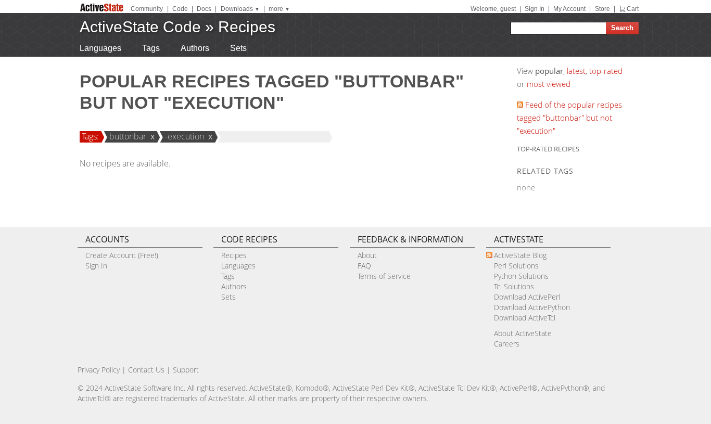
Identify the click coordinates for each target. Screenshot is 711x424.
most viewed (548, 84)
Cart (633, 8)
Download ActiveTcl (524, 318)
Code (180, 8)
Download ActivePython (532, 307)
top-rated (606, 71)
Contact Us (146, 370)
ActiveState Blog (520, 255)
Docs (204, 8)
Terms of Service (384, 276)
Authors (195, 48)
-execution (184, 136)
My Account (569, 8)
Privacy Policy (99, 370)
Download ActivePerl (527, 297)
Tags (151, 48)
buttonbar (127, 136)
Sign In (534, 8)
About (367, 255)
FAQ (364, 266)
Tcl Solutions (514, 286)
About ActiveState (523, 333)
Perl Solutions (516, 266)
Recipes (246, 26)
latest (576, 71)
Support (186, 370)
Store (602, 8)
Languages (100, 48)
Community (147, 8)
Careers (506, 344)
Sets (238, 48)
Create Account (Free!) (121, 255)
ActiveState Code (140, 26)
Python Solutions (521, 276)
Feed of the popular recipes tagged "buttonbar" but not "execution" (569, 117)
